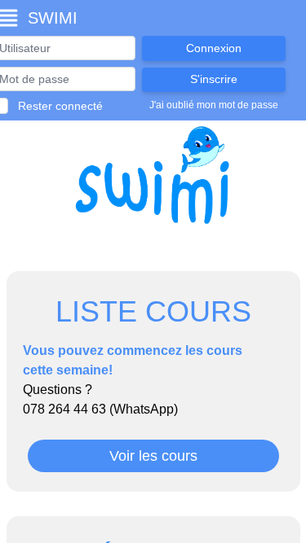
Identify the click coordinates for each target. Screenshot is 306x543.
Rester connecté (60, 105)
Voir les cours (153, 456)
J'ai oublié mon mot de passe (213, 105)
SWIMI (53, 18)
